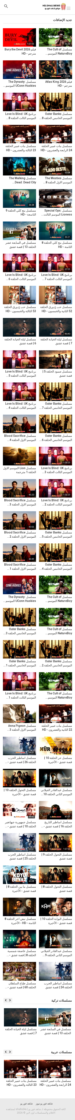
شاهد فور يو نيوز (44, 1103)
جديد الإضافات (62, 20)
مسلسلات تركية (61, 1000)
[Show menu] (68, 8)
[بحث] (6, 6)
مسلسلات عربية (61, 1052)
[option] (55, 1027)
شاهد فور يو (26, 1103)
